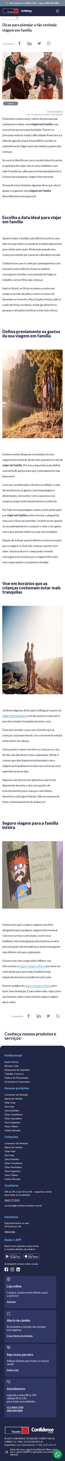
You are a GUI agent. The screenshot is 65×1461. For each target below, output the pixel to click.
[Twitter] (39, 43)
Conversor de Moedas (16, 1094)
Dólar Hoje (10, 1102)
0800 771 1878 (12, 1200)
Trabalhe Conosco (14, 1073)
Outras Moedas (13, 1130)
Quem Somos (12, 1061)
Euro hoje (9, 1106)
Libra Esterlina (12, 1110)
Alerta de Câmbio (14, 1098)
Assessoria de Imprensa (17, 1069)
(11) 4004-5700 (15, 1407)
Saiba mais (10, 1231)
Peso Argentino (13, 1122)
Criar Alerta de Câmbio (20, 1335)
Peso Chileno (11, 1126)
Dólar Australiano (13, 1118)
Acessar (11, 1301)
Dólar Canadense (13, 1114)
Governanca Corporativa (17, 1081)
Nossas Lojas (12, 1065)
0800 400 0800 (52, 3)
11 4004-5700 (30, 3)
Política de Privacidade (16, 1077)
